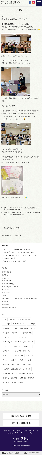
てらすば (6, 333)
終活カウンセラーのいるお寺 (20, 369)
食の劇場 (6, 382)
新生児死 (6, 364)
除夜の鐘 (23, 378)
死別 (11, 214)
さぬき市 (34, 328)
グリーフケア (13, 207)
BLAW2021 (12, 319)
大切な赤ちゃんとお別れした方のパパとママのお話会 (19, 298)
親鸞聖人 (6, 378)
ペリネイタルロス (24, 212)
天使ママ (23, 360)
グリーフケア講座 (8, 284)
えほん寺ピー (7, 328)
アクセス (35, 431)
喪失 (7, 214)
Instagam (31, 433)
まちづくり (5, 278)
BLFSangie (6, 324)
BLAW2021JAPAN (24, 319)
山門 (13, 431)
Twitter (17, 433)
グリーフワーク (15, 212)
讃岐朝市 (14, 378)
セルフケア (19, 207)
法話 (18, 364)
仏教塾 (4, 296)
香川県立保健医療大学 (18, 214)
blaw (4, 319)
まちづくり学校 (26, 333)
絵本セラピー (20, 373)
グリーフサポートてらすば (11, 287)
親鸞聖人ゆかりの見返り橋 (24, 431)
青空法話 (31, 378)
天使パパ (14, 360)
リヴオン (6, 360)
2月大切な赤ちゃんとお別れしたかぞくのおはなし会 (19, 255)
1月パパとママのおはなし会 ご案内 (14, 261)
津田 (23, 364)
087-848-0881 (21, 423)
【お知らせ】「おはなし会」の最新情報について (18, 252)
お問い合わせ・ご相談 (23, 416)
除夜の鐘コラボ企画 (8, 258)
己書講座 (5, 301)
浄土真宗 (6, 369)
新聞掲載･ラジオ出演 (9, 307)
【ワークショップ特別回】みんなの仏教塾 (16, 249)
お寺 (15, 328)
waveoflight (31, 324)
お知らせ (6, 207)
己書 (29, 360)
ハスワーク (28, 346)
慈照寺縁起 (7, 431)
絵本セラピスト (8, 373)
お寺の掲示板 (6, 272)
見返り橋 (30, 373)
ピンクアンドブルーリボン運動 (13, 355)
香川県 (13, 382)
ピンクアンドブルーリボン (23, 351)
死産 (12, 364)
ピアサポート (7, 351)
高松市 (20, 382)
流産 (29, 364)
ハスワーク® (6, 293)
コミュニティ (7, 346)
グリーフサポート (20, 337)
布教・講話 (17, 209)
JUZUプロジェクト (19, 324)
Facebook (23, 433)
